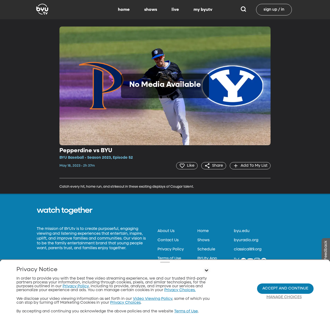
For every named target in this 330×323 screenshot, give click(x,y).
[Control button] (207, 271)
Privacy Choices (125, 303)
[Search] (243, 9)
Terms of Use (169, 259)
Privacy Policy (171, 249)
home (124, 9)
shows (150, 9)
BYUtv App (207, 259)
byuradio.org (246, 240)
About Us (166, 231)
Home (203, 231)
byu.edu (242, 231)
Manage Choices (284, 297)
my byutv (203, 9)
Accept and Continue (285, 288)
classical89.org (247, 249)
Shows (203, 240)
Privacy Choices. (180, 290)
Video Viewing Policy (152, 299)
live (175, 9)
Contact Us (168, 240)
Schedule (206, 249)
